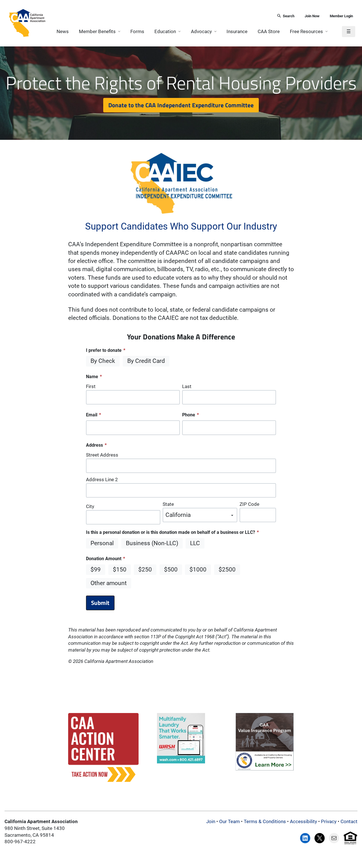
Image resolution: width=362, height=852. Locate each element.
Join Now (312, 16)
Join (210, 821)
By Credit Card (146, 361)
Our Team (229, 821)
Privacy (329, 821)
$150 (119, 569)
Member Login (341, 16)
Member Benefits (97, 31)
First (91, 386)
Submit (100, 602)
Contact (349, 821)
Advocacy (201, 31)
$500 (171, 569)
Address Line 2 (102, 479)
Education (165, 31)
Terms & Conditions (265, 821)
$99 (95, 569)
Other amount (108, 583)
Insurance (237, 31)
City (90, 506)
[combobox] (159, 16)
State (168, 504)
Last (186, 386)
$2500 (227, 569)
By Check (102, 361)
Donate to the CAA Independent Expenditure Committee (181, 105)
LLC (195, 543)
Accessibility (303, 821)
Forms (137, 31)
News (63, 31)
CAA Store (269, 31)
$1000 (197, 569)
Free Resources (306, 31)
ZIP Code (249, 504)
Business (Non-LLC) (152, 543)
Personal (102, 543)
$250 (145, 569)
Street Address (102, 455)
